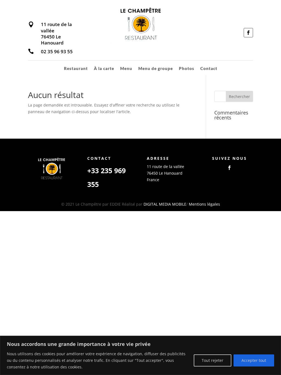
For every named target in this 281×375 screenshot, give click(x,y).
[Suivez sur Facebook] (248, 32)
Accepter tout (253, 360)
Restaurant (76, 68)
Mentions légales (204, 204)
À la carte (104, 68)
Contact (208, 68)
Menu (126, 68)
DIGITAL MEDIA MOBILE (165, 204)
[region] (140, 355)
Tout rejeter (212, 360)
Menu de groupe (155, 68)
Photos (186, 68)
